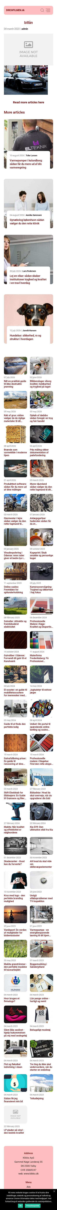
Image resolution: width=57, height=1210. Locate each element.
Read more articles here (28, 102)
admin (24, 28)
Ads (29, 1186)
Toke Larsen (31, 155)
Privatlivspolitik (32, 1206)
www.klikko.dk (31, 1173)
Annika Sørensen (34, 215)
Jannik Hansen (29, 330)
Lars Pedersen (29, 271)
